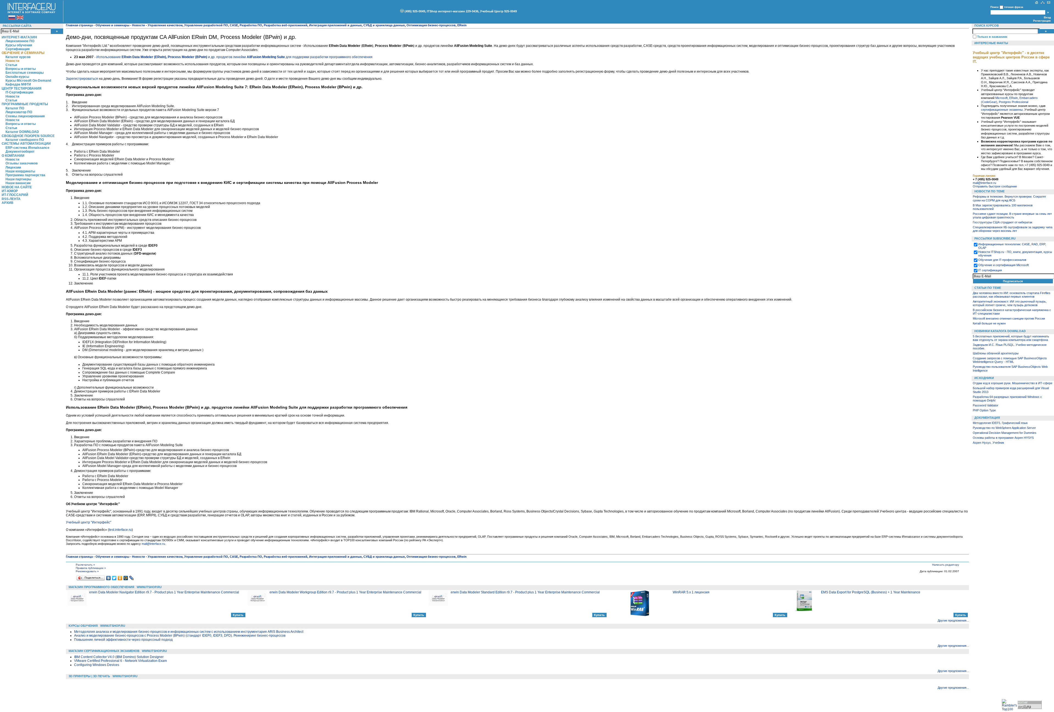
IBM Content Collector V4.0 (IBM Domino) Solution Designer (119, 657)
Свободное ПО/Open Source (28, 136)
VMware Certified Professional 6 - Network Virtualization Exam (120, 661)
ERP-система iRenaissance (27, 148)
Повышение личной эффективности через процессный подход (123, 640)
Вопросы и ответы (20, 69)
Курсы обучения (18, 45)
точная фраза (1013, 6)
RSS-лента (11, 199)
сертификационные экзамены (1002, 109)
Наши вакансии (17, 183)
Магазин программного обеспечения (101, 587)
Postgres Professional (1013, 102)
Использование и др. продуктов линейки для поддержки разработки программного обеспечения (234, 57)
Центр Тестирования (21, 88)
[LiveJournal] (131, 578)
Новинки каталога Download (1000, 331)
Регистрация (1042, 20)
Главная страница (79, 25)
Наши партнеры (18, 179)
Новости (12, 61)
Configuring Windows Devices (96, 665)
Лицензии (13, 167)
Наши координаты (20, 171)
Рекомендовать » (87, 571)
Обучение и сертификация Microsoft (1003, 265)
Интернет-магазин (19, 37)
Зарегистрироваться (82, 79)
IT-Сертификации (19, 92)
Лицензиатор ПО (18, 112)
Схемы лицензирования (25, 116)
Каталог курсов (17, 57)
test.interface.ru (120, 530)
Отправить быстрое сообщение (995, 186)
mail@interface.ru (153, 543)
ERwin (1013, 97)
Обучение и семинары (23, 53)
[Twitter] (114, 578)
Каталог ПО (14, 108)
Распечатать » (85, 564)
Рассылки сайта (17, 25)
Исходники (984, 378)
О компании (13, 156)
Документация (987, 417)
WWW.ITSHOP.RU (149, 587)
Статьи (11, 65)
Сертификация (17, 49)
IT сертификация (990, 270)
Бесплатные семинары (24, 73)
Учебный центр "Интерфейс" (88, 522)
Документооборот (20, 151)
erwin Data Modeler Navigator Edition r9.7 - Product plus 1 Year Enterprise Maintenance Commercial (164, 592)
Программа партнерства (25, 175)
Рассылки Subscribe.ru (995, 238)
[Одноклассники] (120, 578)
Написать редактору (945, 564)
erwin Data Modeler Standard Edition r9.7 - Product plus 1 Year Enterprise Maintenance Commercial (525, 592)
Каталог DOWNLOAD (22, 132)
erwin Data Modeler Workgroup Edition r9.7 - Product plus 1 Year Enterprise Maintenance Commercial (345, 592)
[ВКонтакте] (108, 578)
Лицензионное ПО (19, 41)
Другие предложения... (953, 620)
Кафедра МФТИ (18, 84)
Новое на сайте (17, 187)
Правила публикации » (91, 567)
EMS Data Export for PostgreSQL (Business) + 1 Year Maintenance (870, 592)
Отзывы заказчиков (21, 163)
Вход (1047, 17)
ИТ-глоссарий (15, 195)
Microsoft (1001, 97)
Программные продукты (25, 104)
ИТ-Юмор (10, 191)
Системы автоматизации (26, 144)
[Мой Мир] (126, 578)
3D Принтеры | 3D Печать (89, 676)
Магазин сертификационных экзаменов (104, 651)
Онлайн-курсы (17, 77)
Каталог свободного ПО (24, 140)
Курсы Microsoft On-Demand (28, 80)
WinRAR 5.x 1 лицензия (691, 592)
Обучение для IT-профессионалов (1002, 259)
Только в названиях (992, 36)
